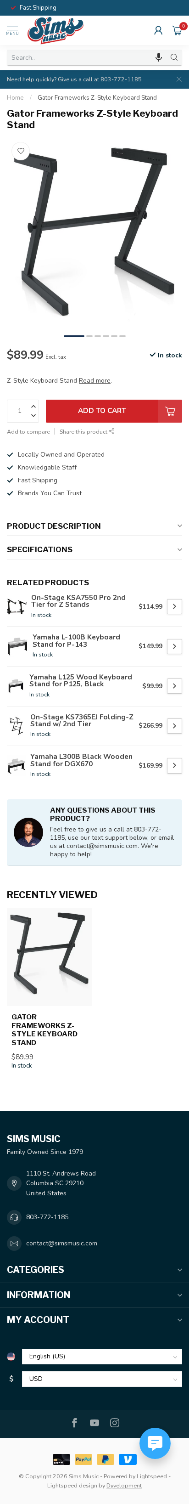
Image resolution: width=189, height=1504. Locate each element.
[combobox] (87, 57)
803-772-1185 (47, 1217)
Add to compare (28, 431)
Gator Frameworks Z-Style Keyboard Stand (97, 98)
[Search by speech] (159, 57)
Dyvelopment (124, 1485)
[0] (177, 30)
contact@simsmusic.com (61, 1243)
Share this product (84, 431)
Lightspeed (152, 1476)
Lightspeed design (72, 1485)
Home (15, 98)
